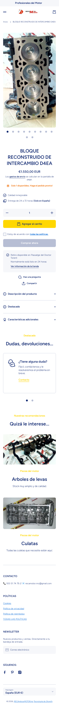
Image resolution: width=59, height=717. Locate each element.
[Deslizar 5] (30, 132)
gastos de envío (17, 176)
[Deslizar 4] (24, 132)
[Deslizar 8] (46, 132)
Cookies (7, 603)
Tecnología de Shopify (43, 701)
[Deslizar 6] (35, 132)
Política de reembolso (14, 614)
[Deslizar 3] (19, 132)
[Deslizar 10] (27, 137)
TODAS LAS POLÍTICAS (15, 619)
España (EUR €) (14, 692)
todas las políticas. (39, 234)
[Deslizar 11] (32, 137)
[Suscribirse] (52, 650)
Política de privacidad (13, 608)
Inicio (5, 22)
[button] (29, 283)
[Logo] (29, 11)
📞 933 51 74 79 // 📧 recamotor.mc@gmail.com (27, 583)
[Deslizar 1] (7, 132)
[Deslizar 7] (41, 132)
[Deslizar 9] (52, 132)
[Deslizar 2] (13, 132)
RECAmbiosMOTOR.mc (23, 701)
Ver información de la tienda (25, 266)
